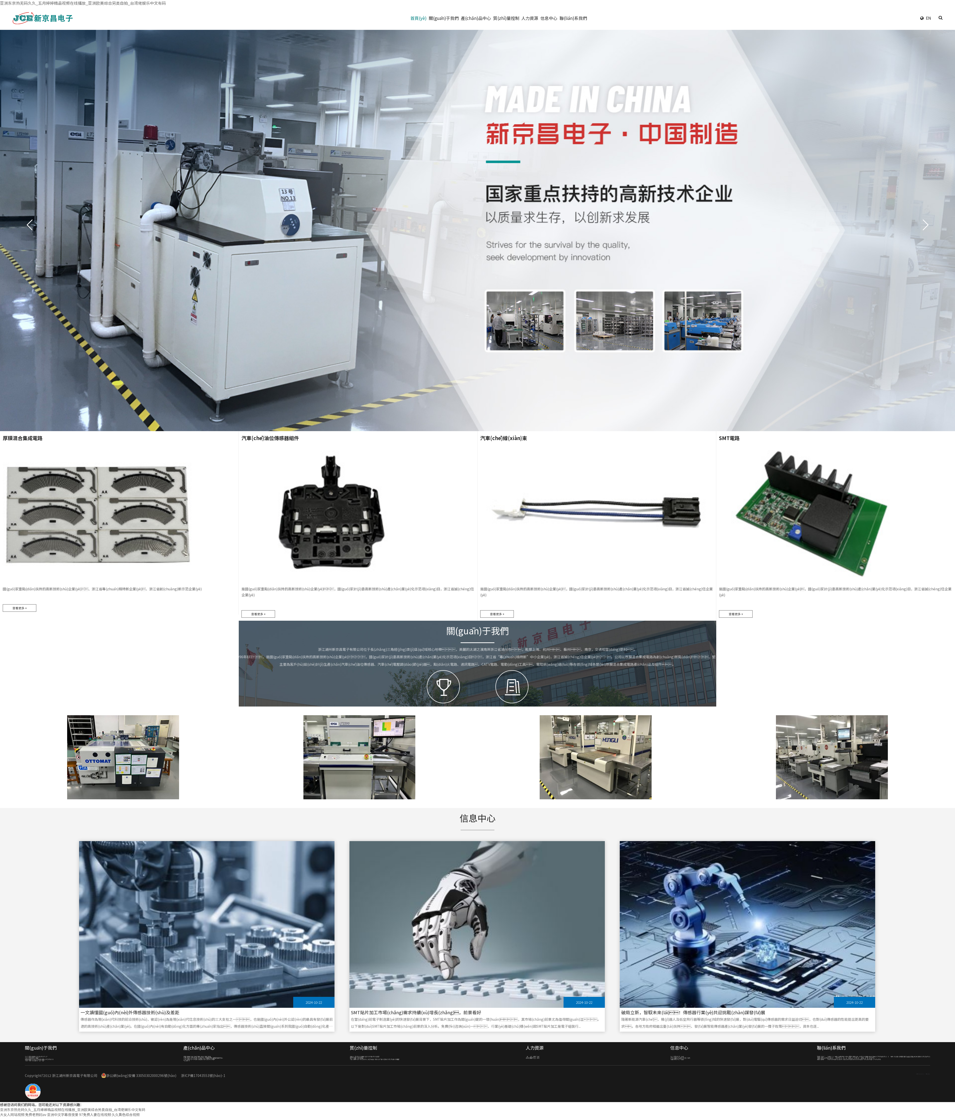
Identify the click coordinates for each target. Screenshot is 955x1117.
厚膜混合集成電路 (197, 1056)
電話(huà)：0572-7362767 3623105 (845, 1058)
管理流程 (357, 1058)
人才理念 (533, 1056)
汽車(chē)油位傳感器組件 (203, 1058)
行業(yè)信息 (680, 1058)
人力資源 (529, 18)
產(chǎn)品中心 (476, 18)
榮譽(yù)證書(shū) (39, 1059)
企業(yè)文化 (35, 1060)
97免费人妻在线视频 (95, 1114)
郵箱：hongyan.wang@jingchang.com (849, 1059)
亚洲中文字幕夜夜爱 (62, 1114)
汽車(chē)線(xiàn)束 (199, 1059)
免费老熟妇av (35, 1114)
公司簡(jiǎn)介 (36, 1056)
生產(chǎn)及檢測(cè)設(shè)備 (374, 1059)
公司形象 (32, 1058)
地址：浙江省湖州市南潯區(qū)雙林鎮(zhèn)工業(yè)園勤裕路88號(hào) (873, 1056)
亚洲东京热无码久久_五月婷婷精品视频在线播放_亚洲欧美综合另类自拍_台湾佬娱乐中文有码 (83, 3)
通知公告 (677, 1059)
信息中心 (548, 18)
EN (928, 18)
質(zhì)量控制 (506, 18)
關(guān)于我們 (444, 18)
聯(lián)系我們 (573, 18)
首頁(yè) (418, 18)
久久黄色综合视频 (126, 1114)
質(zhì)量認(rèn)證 (365, 1056)
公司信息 (677, 1056)
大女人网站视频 (12, 1114)
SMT (187, 1060)
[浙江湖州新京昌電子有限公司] (44, 18)
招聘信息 (533, 1058)
